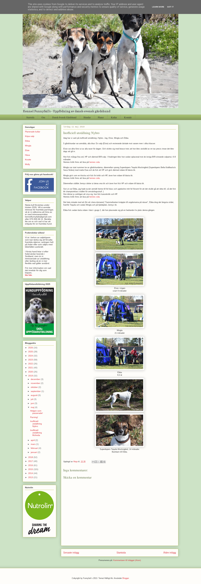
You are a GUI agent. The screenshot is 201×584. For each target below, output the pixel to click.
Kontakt (128, 117)
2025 (31, 351)
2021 (31, 367)
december (36, 379)
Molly (27, 164)
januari (34, 452)
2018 (31, 457)
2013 (31, 477)
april (33, 440)
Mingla (28, 145)
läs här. (28, 275)
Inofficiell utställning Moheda (36, 432)
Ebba (27, 141)
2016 (31, 465)
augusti (34, 395)
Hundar (87, 117)
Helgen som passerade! (36, 412)
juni (33, 403)
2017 (31, 461)
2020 (31, 372)
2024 (31, 356)
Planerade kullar (32, 131)
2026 (31, 347)
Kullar (114, 117)
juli (32, 399)
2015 (31, 469)
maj (33, 407)
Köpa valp (29, 136)
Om (43, 117)
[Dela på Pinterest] (104, 461)
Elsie (27, 150)
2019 (31, 375)
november (36, 383)
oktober (34, 387)
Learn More (158, 7)
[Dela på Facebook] (101, 461)
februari (35, 448)
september (36, 391)
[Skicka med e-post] (93, 461)
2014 (31, 473)
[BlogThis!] (95, 461)
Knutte (28, 159)
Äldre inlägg (169, 552)
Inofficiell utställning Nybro (36, 423)
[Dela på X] (98, 461)
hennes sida (94, 162)
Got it (170, 7)
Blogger (125, 578)
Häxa (27, 155)
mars (33, 444)
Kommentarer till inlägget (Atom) (127, 560)
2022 (31, 363)
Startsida (30, 117)
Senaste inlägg (71, 552)
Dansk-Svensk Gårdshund (64, 117)
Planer (101, 117)
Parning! (34, 417)
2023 (31, 359)
